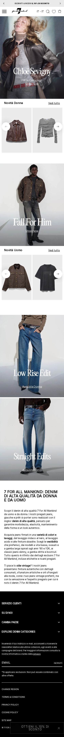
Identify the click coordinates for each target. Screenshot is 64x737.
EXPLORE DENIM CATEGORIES (18, 631)
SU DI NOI (7, 612)
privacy (37, 654)
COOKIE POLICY (10, 712)
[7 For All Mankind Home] (20, 11)
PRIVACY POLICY (10, 704)
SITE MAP (6, 720)
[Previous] (4, 3)
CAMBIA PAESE (10, 622)
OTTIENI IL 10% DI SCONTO (35, 728)
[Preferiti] (54, 11)
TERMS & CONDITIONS (13, 697)
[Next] (60, 3)
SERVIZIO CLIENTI (11, 603)
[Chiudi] (59, 728)
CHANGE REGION (10, 689)
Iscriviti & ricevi (32, 3)
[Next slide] (58, 126)
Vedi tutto (54, 103)
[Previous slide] (6, 126)
